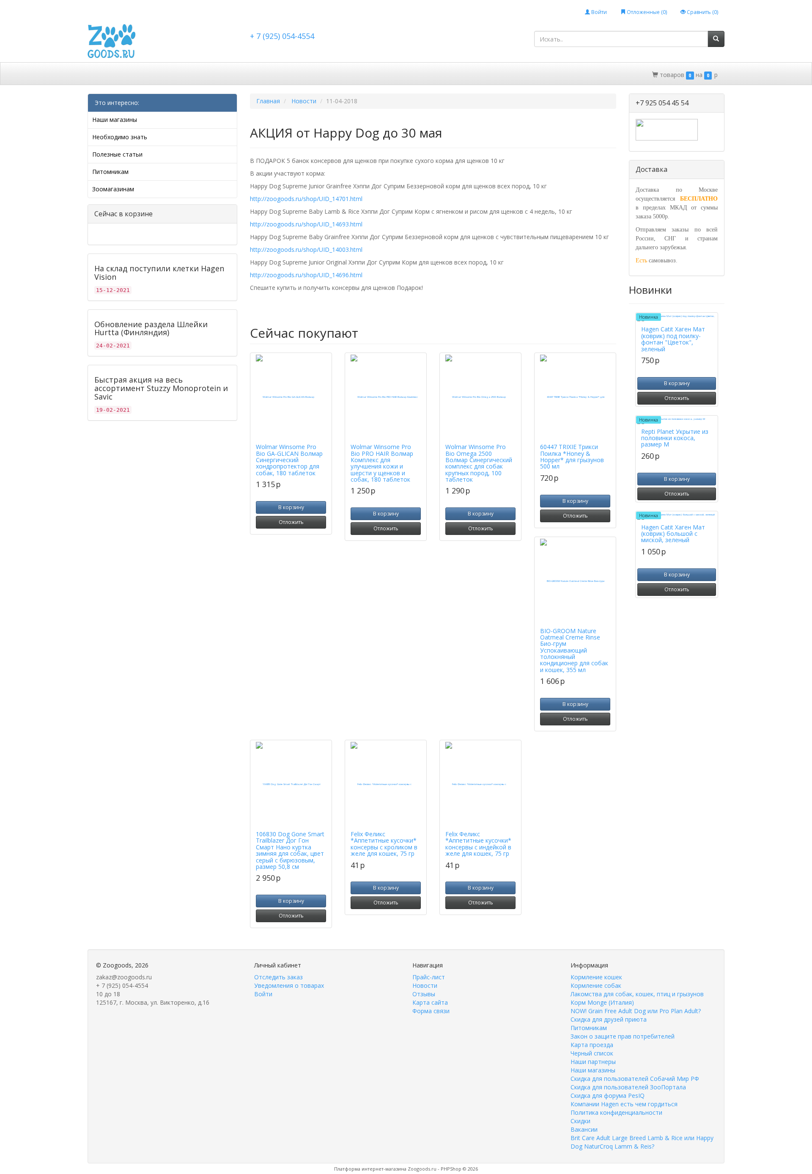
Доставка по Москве (212, 74)
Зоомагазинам (113, 189)
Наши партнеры (593, 1062)
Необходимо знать (119, 137)
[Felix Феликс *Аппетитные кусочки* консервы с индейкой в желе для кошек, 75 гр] (480, 784)
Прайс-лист (428, 977)
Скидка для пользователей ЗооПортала (628, 1087)
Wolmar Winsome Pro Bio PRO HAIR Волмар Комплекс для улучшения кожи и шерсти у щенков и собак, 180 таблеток (382, 463)
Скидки (159, 74)
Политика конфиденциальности (616, 1112)
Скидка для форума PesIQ (608, 1095)
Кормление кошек (596, 977)
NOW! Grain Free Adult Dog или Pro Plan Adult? (636, 1011)
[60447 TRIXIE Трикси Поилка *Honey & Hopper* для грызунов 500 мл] (575, 397)
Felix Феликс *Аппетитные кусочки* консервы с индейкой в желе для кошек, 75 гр (478, 843)
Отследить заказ (278, 977)
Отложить (291, 522)
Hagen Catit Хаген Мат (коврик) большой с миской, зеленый (673, 533)
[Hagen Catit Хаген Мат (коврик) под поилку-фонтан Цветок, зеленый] (676, 318)
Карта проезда (592, 1045)
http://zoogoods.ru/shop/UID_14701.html (306, 199)
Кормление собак (596, 985)
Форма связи (431, 1011)
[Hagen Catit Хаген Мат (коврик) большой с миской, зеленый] (676, 516)
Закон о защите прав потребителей (623, 1036)
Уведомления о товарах (289, 985)
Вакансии (584, 1129)
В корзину (291, 507)
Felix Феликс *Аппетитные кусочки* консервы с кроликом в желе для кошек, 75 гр (384, 843)
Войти (598, 12)
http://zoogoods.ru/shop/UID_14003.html (306, 249)
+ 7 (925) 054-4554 (282, 36)
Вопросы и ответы (353, 74)
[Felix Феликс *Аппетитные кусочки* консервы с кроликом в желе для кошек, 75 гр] (386, 784)
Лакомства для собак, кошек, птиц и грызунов (637, 994)
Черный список (592, 1053)
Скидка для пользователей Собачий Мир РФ (635, 1079)
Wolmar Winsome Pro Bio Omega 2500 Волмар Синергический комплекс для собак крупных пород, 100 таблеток (478, 463)
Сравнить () (702, 12)
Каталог (125, 74)
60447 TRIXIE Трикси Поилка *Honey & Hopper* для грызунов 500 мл (572, 456)
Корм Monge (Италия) (602, 1002)
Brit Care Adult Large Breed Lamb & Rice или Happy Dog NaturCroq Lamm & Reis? (642, 1142)
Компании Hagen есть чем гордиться (624, 1104)
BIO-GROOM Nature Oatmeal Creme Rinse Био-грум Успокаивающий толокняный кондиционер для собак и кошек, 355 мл (574, 650)
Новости (424, 985)
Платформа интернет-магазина (370, 1169)
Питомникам (110, 172)
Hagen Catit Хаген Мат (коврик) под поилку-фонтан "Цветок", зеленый (673, 339)
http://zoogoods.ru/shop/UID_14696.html (306, 275)
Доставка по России (284, 74)
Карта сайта (430, 1002)
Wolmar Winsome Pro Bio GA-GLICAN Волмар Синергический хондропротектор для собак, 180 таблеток (289, 460)
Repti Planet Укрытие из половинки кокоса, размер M (674, 438)
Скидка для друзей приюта (609, 1019)
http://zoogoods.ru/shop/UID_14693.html (306, 224)
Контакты (406, 74)
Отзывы (423, 994)
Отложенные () (646, 12)
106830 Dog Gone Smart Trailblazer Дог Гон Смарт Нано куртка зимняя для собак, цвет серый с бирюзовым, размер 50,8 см (290, 850)
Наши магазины (114, 120)
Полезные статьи (117, 154)
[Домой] (97, 74)
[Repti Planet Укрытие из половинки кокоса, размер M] (676, 420)
